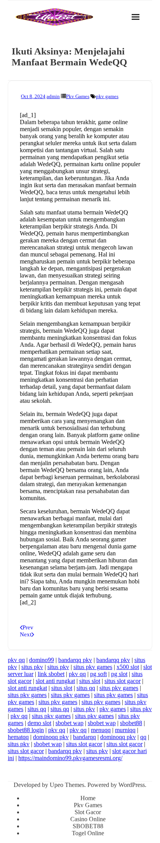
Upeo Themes (67, 785)
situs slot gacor (122, 681)
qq (143, 737)
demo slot (39, 723)
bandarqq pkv (75, 660)
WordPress (131, 785)
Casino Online (88, 819)
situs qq (86, 688)
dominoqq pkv (51, 737)
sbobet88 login (26, 730)
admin (53, 96)
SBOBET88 (88, 826)
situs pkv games (92, 667)
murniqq (125, 730)
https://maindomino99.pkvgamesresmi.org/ (70, 758)
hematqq (18, 737)
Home (88, 798)
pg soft (98, 674)
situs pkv (32, 667)
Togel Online (88, 833)
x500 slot (128, 667)
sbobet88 (131, 723)
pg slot (119, 674)
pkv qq (16, 660)
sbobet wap (69, 723)
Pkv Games (77, 96)
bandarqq (84, 737)
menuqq (101, 730)
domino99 (41, 660)
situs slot (89, 681)
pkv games (107, 96)
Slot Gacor (88, 812)
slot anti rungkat (55, 681)
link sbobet (51, 674)
